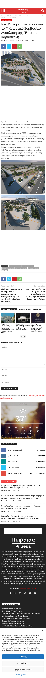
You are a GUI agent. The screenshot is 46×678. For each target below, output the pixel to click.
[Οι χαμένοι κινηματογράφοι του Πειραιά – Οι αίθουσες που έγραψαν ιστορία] (23, 318)
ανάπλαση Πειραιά (15, 266)
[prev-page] (21, 336)
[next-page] (24, 336)
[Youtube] (35, 593)
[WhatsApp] (19, 46)
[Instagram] (16, 593)
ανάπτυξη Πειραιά (27, 266)
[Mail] (20, 593)
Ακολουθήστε (40, 456)
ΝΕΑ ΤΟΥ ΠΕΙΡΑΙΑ (12, 16)
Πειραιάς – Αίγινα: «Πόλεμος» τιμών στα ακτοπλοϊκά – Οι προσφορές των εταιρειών (20, 517)
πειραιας (4, 270)
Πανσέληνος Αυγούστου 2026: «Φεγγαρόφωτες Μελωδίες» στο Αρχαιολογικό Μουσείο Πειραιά (36, 327)
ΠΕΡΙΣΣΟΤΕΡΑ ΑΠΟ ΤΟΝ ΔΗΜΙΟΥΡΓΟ (31, 309)
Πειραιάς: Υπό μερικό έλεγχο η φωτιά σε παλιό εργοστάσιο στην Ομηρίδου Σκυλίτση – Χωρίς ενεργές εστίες (7, 328)
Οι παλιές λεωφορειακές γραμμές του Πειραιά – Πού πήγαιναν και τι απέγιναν (21, 507)
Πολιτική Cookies (21, 675)
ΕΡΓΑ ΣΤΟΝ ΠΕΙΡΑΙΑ (21, 268)
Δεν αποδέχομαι (23, 663)
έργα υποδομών (33, 268)
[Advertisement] (23, 4)
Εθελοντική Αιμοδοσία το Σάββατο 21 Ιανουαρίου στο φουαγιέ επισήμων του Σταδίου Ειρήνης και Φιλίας (11, 295)
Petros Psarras (9, 41)
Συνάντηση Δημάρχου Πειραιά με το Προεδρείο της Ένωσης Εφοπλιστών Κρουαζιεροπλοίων (35, 294)
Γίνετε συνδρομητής (37, 473)
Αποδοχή (23, 657)
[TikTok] (25, 593)
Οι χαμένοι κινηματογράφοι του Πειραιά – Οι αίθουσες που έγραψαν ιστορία (23, 326)
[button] (42, 631)
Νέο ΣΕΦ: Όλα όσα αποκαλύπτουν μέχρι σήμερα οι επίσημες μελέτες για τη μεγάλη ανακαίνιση (23, 497)
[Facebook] (3, 46)
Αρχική (3, 16)
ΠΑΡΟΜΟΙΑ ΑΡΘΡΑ (9, 309)
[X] (9, 46)
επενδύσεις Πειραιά (8, 268)
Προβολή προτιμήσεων (23, 670)
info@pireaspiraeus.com (28, 588)
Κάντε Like (41, 450)
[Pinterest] (14, 46)
